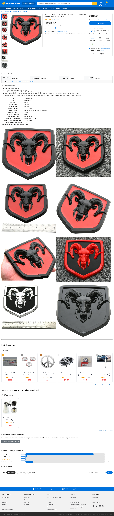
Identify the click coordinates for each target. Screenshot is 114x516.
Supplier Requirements (7, 509)
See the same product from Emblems (103, 385)
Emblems (25, 11)
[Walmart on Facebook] (93, 506)
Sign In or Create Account (41, 489)
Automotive (8, 11)
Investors (4, 504)
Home (2, 11)
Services (15, 8)
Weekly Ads (78, 489)
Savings (21, 8)
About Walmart (5, 497)
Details (102, 50)
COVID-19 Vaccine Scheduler (54, 497)
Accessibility (50, 504)
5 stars (23, 454)
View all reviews (7, 466)
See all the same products (106, 430)
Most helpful (32, 472)
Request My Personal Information (78, 504)
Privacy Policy (73, 499)
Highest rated (21, 472)
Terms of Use (73, 497)
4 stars (23, 456)
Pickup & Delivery (42, 8)
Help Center (56, 489)
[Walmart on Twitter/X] (97, 506)
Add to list (94, 54)
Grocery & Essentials (31, 8)
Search (109, 472)
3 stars (23, 458)
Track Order (67, 489)
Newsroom (4, 502)
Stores (26, 499)
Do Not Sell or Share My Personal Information (84, 514)
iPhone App (95, 497)
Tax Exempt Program (52, 509)
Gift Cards (27, 507)
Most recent (11, 472)
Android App (95, 499)
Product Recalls (51, 507)
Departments (8, 8)
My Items (64, 8)
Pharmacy (51, 8)
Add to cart (100, 23)
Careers (58, 8)
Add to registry (106, 54)
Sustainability (5, 507)
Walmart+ (26, 504)
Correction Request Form (11, 441)
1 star (23, 462)
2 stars (23, 460)
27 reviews (56, 19)
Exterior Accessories (17, 11)
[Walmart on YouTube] (100, 506)
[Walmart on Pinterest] (103, 506)
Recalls (49, 502)
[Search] (94, 3)
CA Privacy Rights (74, 502)
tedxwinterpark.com (62, 31)
